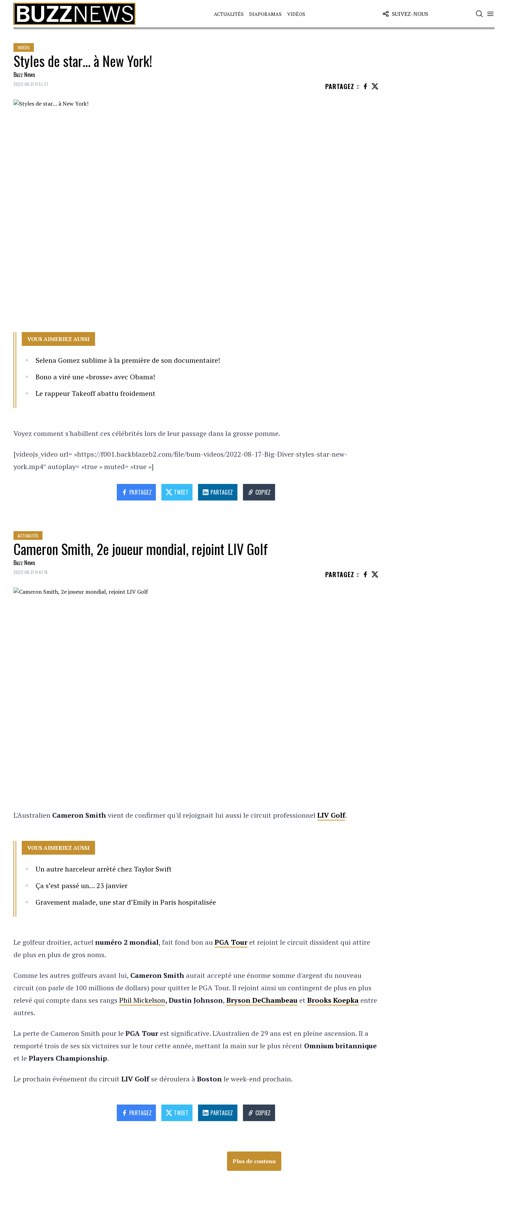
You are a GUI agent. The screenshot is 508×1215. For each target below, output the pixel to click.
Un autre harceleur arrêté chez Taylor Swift (104, 869)
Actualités (229, 14)
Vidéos (296, 14)
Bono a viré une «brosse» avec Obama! (95, 376)
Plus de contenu (254, 1161)
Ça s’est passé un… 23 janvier (82, 885)
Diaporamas (265, 14)
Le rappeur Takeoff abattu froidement (96, 393)
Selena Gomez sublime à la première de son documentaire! (128, 360)
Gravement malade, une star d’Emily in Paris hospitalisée (126, 902)
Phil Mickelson (142, 1000)
